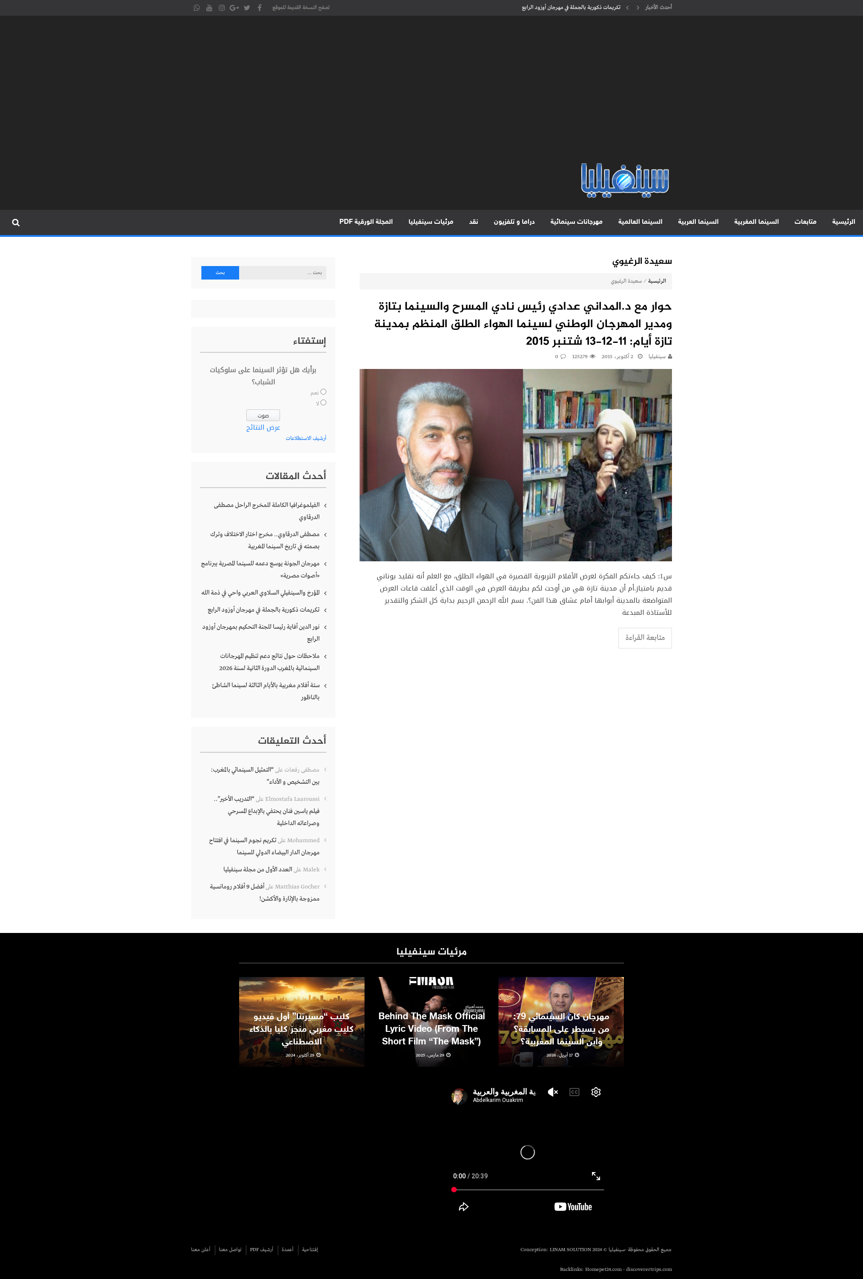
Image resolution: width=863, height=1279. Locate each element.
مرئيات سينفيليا (431, 222)
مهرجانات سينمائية (577, 222)
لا (317, 404)
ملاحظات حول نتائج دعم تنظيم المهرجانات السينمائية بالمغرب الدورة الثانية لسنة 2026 (269, 662)
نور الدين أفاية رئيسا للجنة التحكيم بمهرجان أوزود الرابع (261, 633)
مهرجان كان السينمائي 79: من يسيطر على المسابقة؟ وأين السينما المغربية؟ (561, 1030)
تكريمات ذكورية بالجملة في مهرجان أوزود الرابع (571, 7)
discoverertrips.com (649, 1269)
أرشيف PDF (261, 1250)
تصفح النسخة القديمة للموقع (300, 7)
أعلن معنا (200, 1250)
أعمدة (288, 1250)
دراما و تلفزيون (514, 222)
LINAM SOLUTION (570, 1250)
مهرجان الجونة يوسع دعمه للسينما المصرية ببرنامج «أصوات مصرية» (260, 570)
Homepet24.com (603, 1269)
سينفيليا (657, 356)
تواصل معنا (230, 1250)
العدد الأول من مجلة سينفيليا (257, 870)
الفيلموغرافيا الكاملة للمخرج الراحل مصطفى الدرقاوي (267, 511)
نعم (315, 393)
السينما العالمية (640, 222)
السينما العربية (698, 222)
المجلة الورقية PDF (366, 222)
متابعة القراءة (645, 638)
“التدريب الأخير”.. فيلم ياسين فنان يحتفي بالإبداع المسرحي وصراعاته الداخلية (267, 811)
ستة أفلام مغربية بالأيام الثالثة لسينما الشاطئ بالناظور (266, 691)
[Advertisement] (431, 94)
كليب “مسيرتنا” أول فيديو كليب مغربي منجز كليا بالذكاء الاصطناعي (301, 1030)
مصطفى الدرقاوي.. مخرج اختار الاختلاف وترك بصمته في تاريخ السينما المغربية (265, 540)
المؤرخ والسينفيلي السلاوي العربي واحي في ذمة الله (260, 593)
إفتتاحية (310, 1250)
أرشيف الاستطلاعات (306, 438)
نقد (473, 222)
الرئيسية (843, 222)
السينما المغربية (756, 222)
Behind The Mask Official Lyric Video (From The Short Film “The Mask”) (431, 1030)
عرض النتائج (263, 427)
